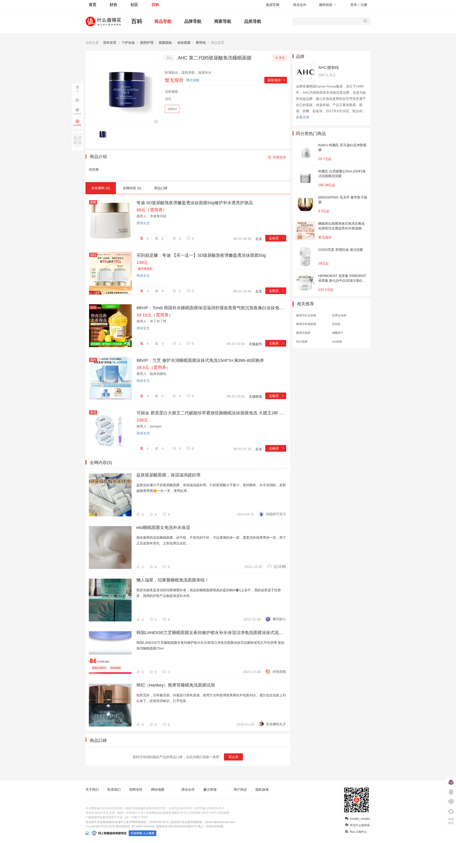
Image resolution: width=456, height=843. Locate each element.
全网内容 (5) (132, 188)
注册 (364, 5)
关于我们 (92, 789)
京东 (258, 239)
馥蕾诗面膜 (303, 332)
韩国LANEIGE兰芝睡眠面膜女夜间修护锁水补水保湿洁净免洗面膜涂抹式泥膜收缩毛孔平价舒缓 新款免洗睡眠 (211, 632)
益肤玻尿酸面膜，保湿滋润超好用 (168, 475)
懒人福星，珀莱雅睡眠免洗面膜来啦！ (172, 580)
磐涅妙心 (279, 619)
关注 (282, 57)
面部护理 (146, 42)
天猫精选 (255, 396)
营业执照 (223, 812)
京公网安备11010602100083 (104, 808)
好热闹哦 (279, 671)
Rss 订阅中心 (358, 831)
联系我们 (114, 789)
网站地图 (157, 789)
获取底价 (276, 80)
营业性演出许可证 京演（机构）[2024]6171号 (115, 812)
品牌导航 (192, 21)
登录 (353, 5)
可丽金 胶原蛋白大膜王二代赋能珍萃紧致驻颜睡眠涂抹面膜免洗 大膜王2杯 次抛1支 (211, 413)
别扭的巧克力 (276, 514)
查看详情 (302, 117)
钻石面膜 (302, 341)
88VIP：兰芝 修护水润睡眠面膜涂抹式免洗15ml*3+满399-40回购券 (200, 360)
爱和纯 (201, 42)
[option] (103, 134)
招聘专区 (135, 789)
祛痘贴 (336, 324)
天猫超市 (255, 344)
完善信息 (279, 157)
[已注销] (280, 566)
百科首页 (109, 42)
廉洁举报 (210, 789)
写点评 (233, 757)
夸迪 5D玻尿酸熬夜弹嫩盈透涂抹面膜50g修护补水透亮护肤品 (195, 202)
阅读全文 (143, 223)
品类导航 (252, 21)
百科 (155, 5)
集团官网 (272, 5)
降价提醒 (193, 80)
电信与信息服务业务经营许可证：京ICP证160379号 (159, 808)
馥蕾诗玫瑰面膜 (306, 324)
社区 (134, 5)
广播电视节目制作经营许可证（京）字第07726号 (117, 817)
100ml (172, 109)
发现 (93, 202)
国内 (93, 255)
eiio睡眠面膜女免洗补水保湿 (163, 527)
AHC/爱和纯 (328, 68)
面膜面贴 (165, 42)
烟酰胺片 (337, 332)
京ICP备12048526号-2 (209, 808)
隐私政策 (262, 789)
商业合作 (299, 5)
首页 (92, 5)
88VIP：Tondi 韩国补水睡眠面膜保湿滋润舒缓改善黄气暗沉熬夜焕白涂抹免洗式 (211, 307)
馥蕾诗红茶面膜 (306, 315)
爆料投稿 (325, 5)
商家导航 (222, 21)
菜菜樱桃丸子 (276, 724)
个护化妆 (128, 42)
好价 (113, 5)
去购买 (276, 238)
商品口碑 (160, 188)
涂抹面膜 (183, 42)
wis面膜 (337, 341)
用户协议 (240, 789)
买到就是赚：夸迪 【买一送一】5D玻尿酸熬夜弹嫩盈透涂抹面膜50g (201, 255)
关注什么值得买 (360, 825)
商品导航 (162, 21)
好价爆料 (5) (100, 188)
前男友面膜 (339, 315)
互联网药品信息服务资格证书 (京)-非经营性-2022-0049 (181, 812)
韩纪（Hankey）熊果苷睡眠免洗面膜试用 (175, 685)
